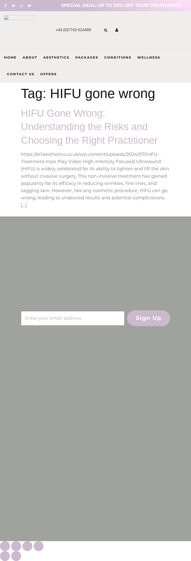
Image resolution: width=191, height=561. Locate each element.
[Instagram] (21, 5)
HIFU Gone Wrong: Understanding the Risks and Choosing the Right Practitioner (89, 126)
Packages (86, 57)
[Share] (27, 546)
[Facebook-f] (5, 5)
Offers (48, 74)
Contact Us (20, 74)
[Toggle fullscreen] (16, 546)
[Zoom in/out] (5, 546)
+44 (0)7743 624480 (73, 30)
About (30, 57)
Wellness (148, 57)
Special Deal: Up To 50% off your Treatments (121, 5)
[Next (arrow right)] (16, 556)
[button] (105, 30)
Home (10, 57)
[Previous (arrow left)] (5, 556)
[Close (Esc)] (39, 546)
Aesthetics (56, 57)
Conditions (117, 57)
